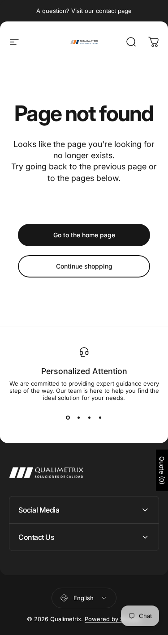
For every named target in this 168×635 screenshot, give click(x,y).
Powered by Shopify (113, 618)
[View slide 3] (89, 417)
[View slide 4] (100, 417)
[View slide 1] (68, 417)
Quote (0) (162, 470)
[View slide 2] (78, 417)
